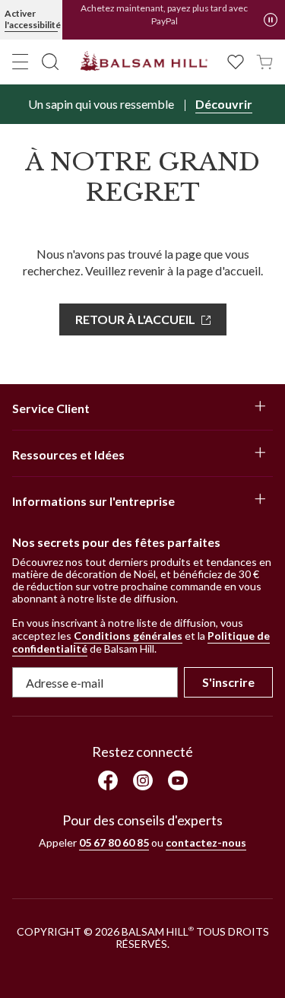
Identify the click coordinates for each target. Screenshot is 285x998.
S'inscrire (228, 682)
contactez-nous (206, 842)
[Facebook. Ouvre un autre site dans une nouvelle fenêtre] (108, 780)
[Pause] (270, 20)
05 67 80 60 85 (114, 842)
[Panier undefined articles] (264, 60)
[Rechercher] (50, 61)
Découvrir (223, 104)
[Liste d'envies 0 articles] (235, 60)
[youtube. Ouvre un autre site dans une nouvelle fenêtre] (178, 780)
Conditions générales (128, 635)
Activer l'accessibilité (31, 19)
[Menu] (20, 61)
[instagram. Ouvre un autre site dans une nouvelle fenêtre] (143, 780)
